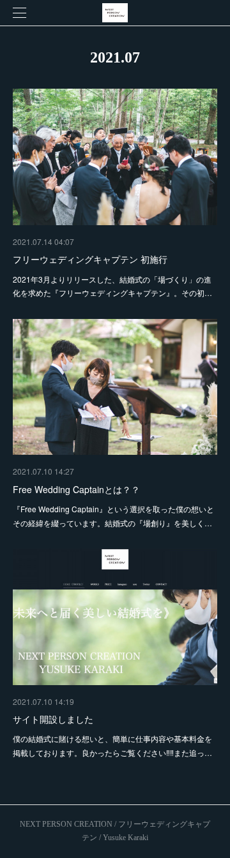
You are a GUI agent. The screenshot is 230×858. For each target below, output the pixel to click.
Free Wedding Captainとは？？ (76, 489)
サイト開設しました (53, 719)
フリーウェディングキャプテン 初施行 (90, 259)
